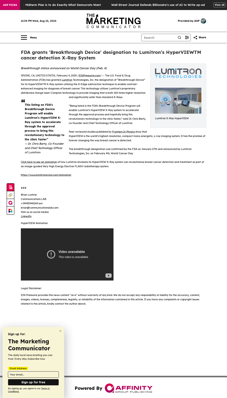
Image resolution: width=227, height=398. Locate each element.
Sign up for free (33, 382)
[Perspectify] (10, 195)
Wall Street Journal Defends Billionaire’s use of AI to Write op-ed (158, 5)
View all (219, 4)
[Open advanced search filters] (187, 37)
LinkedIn (26, 216)
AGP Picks (10, 4)
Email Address (18, 368)
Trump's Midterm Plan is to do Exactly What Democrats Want (57, 5)
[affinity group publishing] (10, 203)
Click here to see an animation (39, 161)
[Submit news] (10, 187)
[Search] (179, 37)
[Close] (60, 330)
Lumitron (67, 79)
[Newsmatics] (10, 210)
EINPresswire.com (89, 75)
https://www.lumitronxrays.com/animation (46, 174)
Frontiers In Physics (123, 131)
